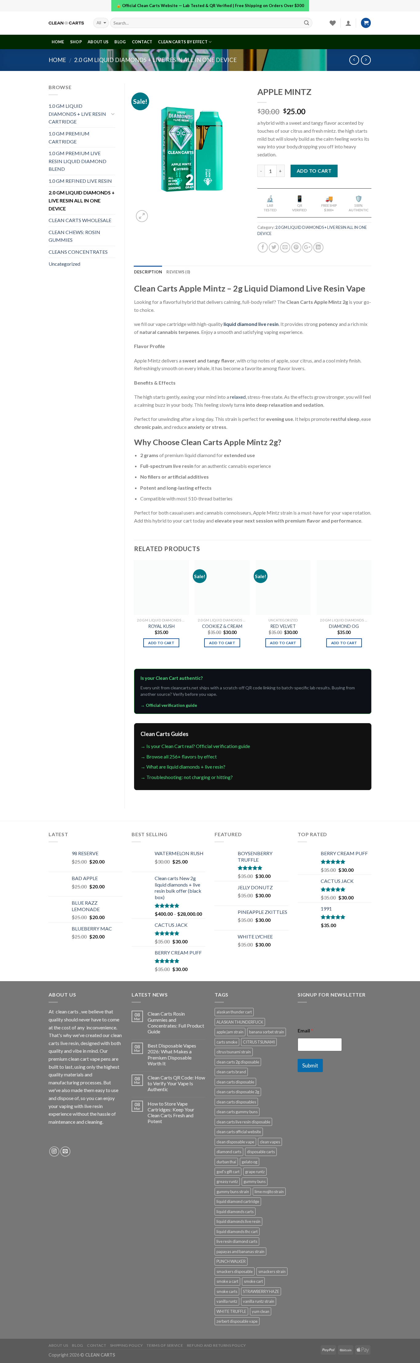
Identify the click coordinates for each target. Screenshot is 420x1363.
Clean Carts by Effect (182, 41)
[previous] (134, 613)
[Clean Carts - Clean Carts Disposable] (66, 23)
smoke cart (253, 1281)
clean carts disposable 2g (237, 1091)
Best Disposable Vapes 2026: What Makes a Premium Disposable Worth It (172, 1054)
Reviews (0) (178, 271)
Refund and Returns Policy (216, 1345)
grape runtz (255, 1171)
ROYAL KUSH (161, 626)
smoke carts (226, 1291)
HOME (58, 41)
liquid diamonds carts (235, 1211)
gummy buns (255, 1181)
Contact (142, 41)
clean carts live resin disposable (243, 1121)
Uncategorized (64, 264)
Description (148, 271)
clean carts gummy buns (237, 1111)
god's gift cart (228, 1171)
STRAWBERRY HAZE (261, 1291)
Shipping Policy (126, 1345)
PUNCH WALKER (231, 1261)
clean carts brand (231, 1071)
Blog (120, 41)
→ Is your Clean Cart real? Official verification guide (195, 746)
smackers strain (272, 1271)
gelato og (249, 1161)
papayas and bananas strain (240, 1251)
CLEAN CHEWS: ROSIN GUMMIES (74, 236)
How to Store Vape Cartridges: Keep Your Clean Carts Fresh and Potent (171, 1112)
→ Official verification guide (169, 705)
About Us (98, 41)
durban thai (226, 1161)
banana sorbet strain (266, 1031)
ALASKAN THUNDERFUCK (239, 1022)
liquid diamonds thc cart (237, 1231)
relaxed (238, 397)
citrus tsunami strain (233, 1051)
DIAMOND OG (344, 626)
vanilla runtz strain (258, 1301)
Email (305, 1030)
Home (57, 60)
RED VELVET (283, 626)
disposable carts (261, 1151)
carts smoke (226, 1042)
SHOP (76, 41)
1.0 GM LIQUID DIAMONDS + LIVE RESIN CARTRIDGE (77, 113)
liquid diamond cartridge (237, 1201)
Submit (310, 1065)
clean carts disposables (236, 1101)
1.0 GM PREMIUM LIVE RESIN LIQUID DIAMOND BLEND (77, 161)
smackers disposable (234, 1271)
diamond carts (228, 1151)
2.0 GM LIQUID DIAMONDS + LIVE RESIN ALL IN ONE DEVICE (155, 60)
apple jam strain (230, 1031)
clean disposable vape (235, 1141)
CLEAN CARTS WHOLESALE (80, 220)
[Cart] (366, 23)
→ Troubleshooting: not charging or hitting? (187, 777)
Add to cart (314, 171)
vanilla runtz (226, 1301)
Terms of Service (165, 1345)
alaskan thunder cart (234, 1011)
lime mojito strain (269, 1191)
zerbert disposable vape (237, 1321)
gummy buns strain (232, 1191)
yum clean (260, 1311)
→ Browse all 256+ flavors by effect (179, 756)
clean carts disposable (235, 1081)
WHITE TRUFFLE (231, 1311)
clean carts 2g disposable (237, 1061)
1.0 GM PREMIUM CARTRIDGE (69, 137)
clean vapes (270, 1141)
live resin (93, 1106)
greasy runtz (227, 1181)
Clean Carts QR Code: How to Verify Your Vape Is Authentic (176, 1083)
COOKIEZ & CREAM (222, 626)
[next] (371, 613)
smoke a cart (227, 1281)
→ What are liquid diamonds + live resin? (183, 767)
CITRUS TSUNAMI (259, 1042)
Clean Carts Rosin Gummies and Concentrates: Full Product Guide (176, 1022)
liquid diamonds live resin (238, 1221)
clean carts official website (238, 1131)
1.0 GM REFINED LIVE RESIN (80, 181)
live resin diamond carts (236, 1241)
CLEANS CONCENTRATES (78, 252)
